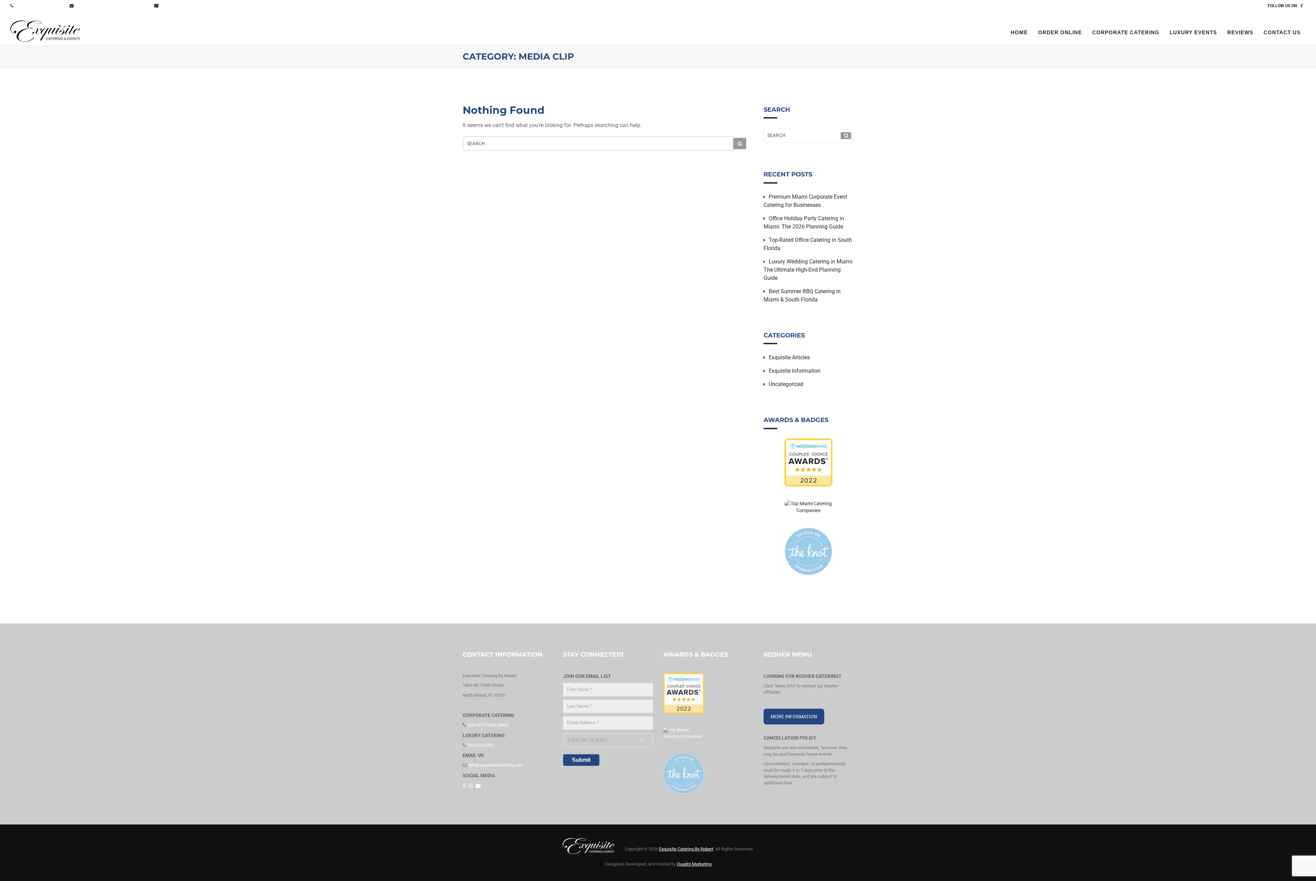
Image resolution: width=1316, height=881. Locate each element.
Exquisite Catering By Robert (686, 849)
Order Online (1060, 32)
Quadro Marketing (694, 864)
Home (1019, 32)
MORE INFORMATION (794, 716)
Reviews (1240, 32)
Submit (581, 760)
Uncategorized (786, 384)
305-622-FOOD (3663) (40, 5)
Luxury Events (1193, 32)
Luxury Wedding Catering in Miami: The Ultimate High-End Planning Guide (808, 269)
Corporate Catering (1125, 32)
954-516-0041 (480, 745)
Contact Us (177, 5)
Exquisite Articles (789, 357)
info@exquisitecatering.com (112, 5)
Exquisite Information (794, 371)
